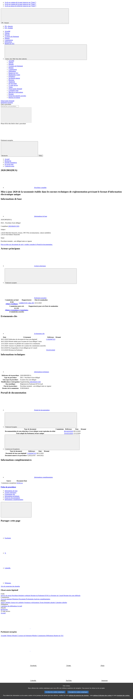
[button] (30, 628)
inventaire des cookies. (123, 695)
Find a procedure (6, 104)
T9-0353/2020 (50, 350)
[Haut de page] (16, 509)
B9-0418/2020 (68, 431)
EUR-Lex (20, 483)
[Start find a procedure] (16, 115)
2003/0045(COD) (13, 226)
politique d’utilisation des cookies (102, 695)
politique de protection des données (79, 695)
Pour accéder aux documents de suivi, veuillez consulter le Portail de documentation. (27, 244)
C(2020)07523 (50, 339)
